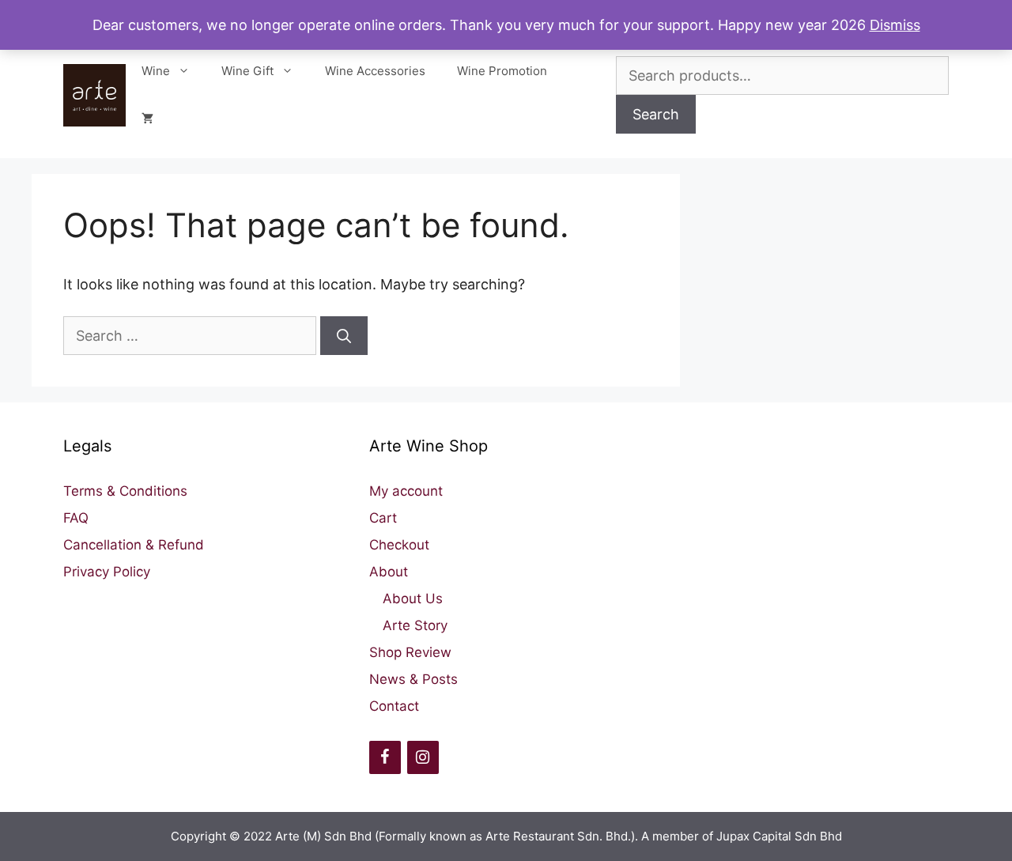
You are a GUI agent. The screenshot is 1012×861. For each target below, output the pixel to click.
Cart (383, 518)
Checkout (399, 545)
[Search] (344, 335)
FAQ (76, 518)
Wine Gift (247, 70)
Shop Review (410, 652)
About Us (413, 598)
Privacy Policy (106, 572)
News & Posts (413, 679)
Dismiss (895, 25)
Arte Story (415, 625)
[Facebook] (385, 757)
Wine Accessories (375, 70)
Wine (156, 70)
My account (406, 491)
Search (655, 114)
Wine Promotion (502, 70)
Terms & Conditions (125, 491)
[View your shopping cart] (147, 118)
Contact (394, 706)
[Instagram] (423, 757)
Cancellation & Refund (133, 545)
